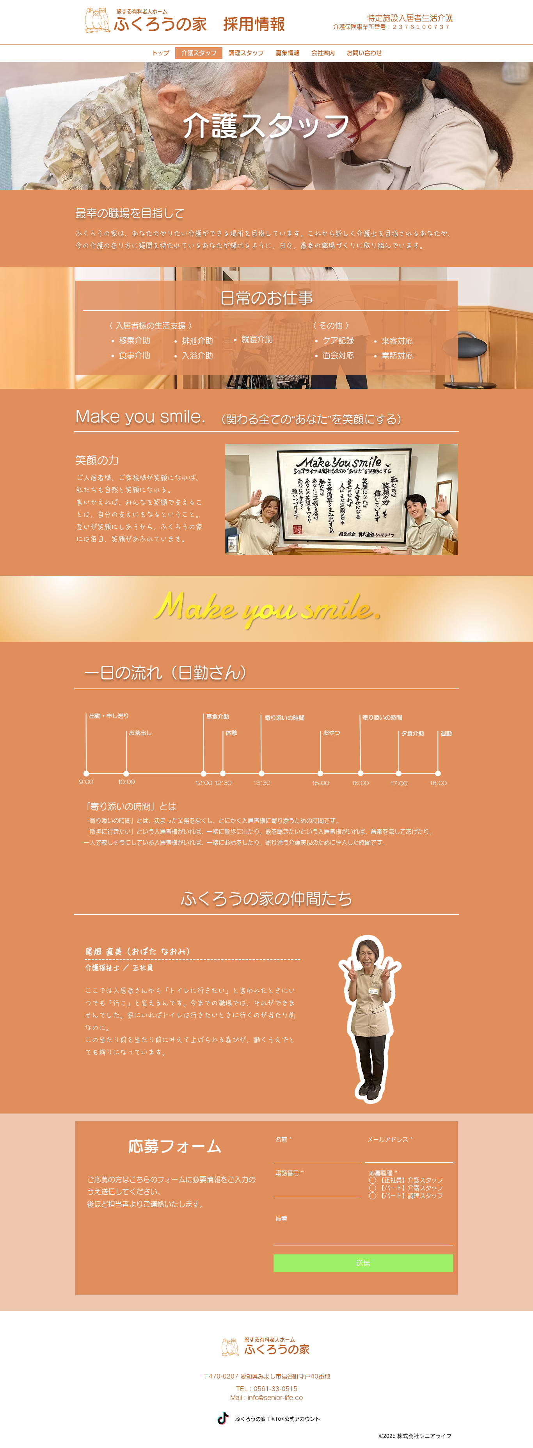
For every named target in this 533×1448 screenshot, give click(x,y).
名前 (281, 1139)
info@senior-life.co (275, 1398)
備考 (281, 1218)
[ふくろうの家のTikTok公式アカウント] (223, 1419)
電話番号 (287, 1173)
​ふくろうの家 (277, 1349)
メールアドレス (387, 1139)
